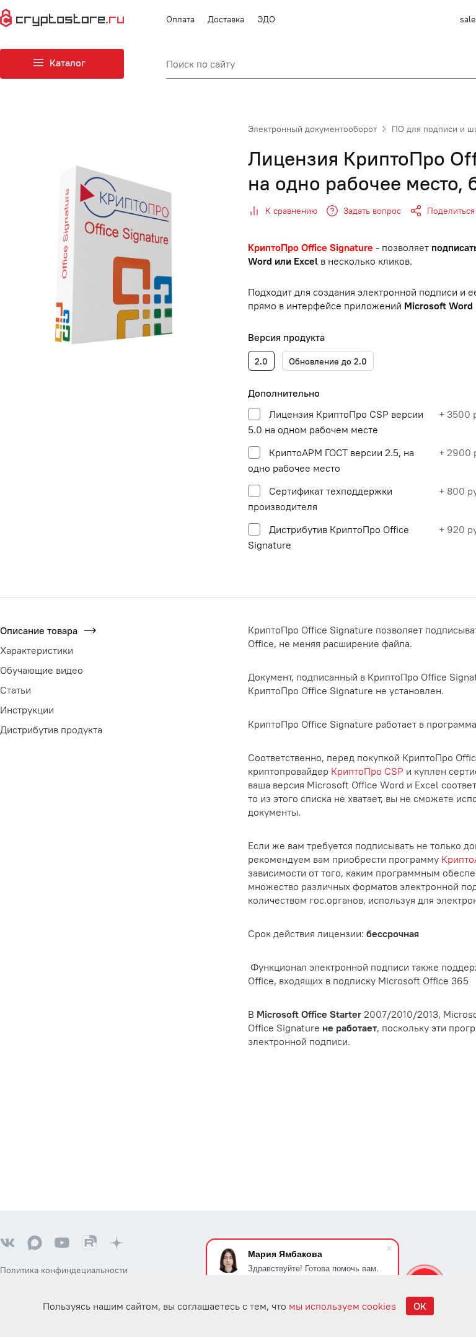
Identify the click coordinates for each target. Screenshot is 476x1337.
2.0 (261, 361)
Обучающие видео (41, 670)
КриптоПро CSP (367, 771)
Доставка (226, 19)
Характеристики (36, 650)
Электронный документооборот (312, 129)
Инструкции (27, 710)
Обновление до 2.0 (328, 361)
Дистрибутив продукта (51, 729)
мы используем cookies (342, 1306)
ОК (419, 1306)
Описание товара (38, 630)
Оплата (180, 19)
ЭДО (266, 19)
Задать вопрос (372, 210)
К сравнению (291, 210)
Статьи (15, 690)
